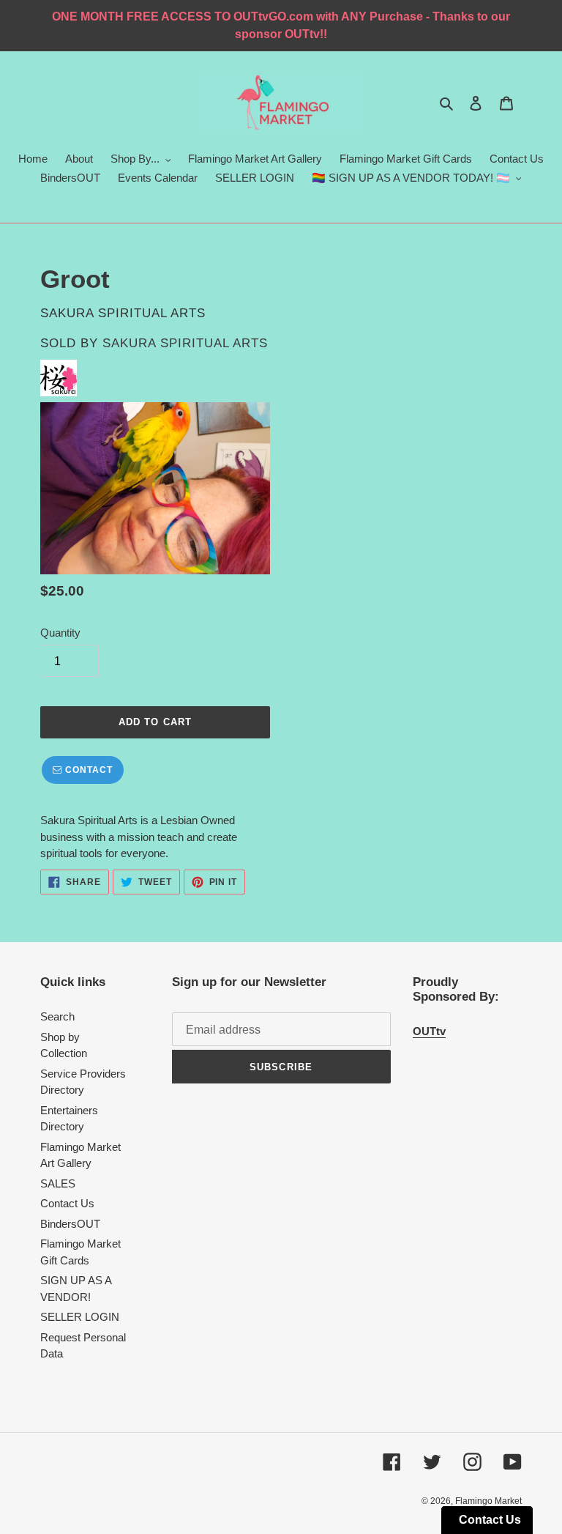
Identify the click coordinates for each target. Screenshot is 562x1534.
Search (57, 1016)
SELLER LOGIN (79, 1317)
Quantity (60, 632)
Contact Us (67, 1203)
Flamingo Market (488, 1501)
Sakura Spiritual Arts (185, 343)
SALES (57, 1183)
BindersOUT (70, 1224)
